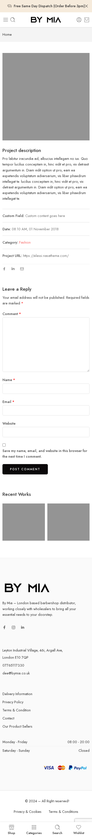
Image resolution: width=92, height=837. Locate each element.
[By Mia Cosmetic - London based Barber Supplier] (46, 19)
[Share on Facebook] (4, 269)
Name (8, 379)
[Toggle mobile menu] (5, 20)
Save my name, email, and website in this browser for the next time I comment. (44, 453)
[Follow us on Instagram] (13, 627)
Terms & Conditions (63, 811)
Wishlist (78, 833)
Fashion (25, 242)
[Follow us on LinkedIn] (23, 627)
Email (8, 401)
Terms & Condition (16, 710)
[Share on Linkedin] (13, 269)
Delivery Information (17, 693)
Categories (34, 833)
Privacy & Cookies (27, 811)
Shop (11, 833)
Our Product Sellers (17, 726)
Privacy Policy (12, 701)
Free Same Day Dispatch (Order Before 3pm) (49, 5)
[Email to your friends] (22, 269)
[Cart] (87, 20)
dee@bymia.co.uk (16, 673)
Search (57, 833)
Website (8, 423)
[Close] (86, 6)
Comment (11, 313)
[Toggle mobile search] (12, 19)
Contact (8, 718)
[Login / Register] (79, 20)
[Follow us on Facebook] (4, 627)
